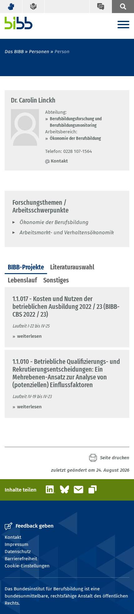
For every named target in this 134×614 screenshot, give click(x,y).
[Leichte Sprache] (33, 6)
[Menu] (123, 25)
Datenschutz (18, 551)
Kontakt (59, 161)
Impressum (16, 544)
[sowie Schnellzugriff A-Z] (123, 6)
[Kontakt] (100, 6)
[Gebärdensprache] (11, 6)
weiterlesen (29, 336)
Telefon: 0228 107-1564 (68, 151)
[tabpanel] (67, 352)
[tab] (26, 267)
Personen (39, 51)
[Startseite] (19, 23)
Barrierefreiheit (21, 558)
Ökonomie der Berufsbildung (75, 138)
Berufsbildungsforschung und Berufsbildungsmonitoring (76, 122)
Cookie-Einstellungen (27, 566)
